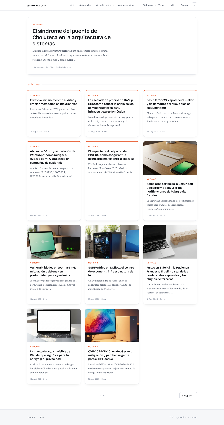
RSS (42, 417)
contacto (31, 417)
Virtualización (103, 5)
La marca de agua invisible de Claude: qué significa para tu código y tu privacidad (50, 355)
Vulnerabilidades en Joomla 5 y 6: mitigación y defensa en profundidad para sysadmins (53, 271)
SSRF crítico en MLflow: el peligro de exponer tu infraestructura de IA (111, 271)
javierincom (36, 5)
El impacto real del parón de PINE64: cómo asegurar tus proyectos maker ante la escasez (110, 155)
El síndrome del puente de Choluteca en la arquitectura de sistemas (71, 37)
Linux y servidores (126, 5)
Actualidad (85, 5)
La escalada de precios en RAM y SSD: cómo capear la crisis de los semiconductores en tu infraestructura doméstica (110, 105)
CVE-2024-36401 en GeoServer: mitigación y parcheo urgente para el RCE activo (110, 355)
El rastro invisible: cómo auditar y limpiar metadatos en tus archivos (53, 102)
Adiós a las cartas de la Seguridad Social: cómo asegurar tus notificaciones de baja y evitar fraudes (170, 189)
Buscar (185, 5)
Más (173, 5)
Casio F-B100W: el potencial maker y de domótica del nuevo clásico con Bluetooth (170, 104)
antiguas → (188, 395)
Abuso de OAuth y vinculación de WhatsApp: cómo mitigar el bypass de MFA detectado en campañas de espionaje (52, 156)
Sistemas (148, 5)
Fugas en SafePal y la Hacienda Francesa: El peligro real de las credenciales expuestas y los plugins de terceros (168, 273)
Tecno (161, 5)
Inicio (72, 5)
